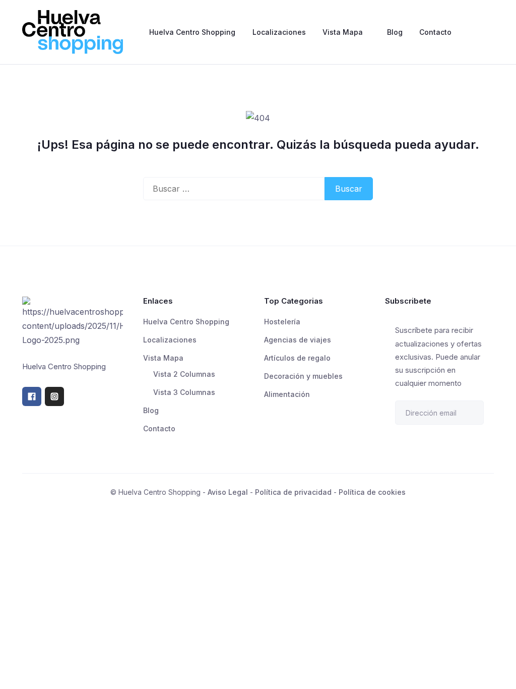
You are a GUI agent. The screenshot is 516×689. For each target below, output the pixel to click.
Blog (395, 32)
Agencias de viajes (297, 339)
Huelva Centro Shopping (192, 32)
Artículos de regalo (297, 358)
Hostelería (282, 321)
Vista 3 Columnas (184, 392)
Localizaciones (279, 32)
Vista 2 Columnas (184, 374)
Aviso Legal (228, 492)
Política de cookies (372, 492)
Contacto (435, 32)
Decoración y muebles (303, 376)
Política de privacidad (293, 492)
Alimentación (287, 394)
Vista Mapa (342, 32)
